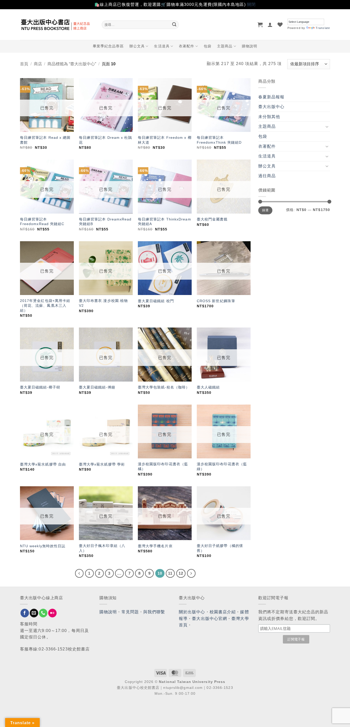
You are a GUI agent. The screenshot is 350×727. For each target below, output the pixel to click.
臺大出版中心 (271, 106)
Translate (323, 27)
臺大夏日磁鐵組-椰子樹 (40, 387)
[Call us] (43, 613)
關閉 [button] (251, 4)
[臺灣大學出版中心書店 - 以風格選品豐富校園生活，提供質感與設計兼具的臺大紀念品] (57, 24)
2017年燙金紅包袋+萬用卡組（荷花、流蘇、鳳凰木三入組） (45, 305)
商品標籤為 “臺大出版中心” (71, 64)
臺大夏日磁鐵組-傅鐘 (97, 387)
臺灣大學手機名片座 (155, 546)
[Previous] (79, 573)
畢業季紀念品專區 (108, 46)
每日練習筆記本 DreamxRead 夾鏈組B (105, 221)
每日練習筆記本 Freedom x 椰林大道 (165, 139)
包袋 (207, 46)
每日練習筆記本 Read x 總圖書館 (45, 139)
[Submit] (174, 24)
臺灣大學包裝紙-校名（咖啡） (164, 387)
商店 (38, 64)
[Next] (191, 573)
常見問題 (130, 612)
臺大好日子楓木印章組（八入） (102, 548)
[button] (260, 24)
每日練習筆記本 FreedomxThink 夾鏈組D (219, 139)
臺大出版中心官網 (209, 618)
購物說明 (249, 46)
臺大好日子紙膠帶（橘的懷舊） (220, 548)
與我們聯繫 (154, 612)
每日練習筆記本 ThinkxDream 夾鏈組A (164, 221)
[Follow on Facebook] (24, 613)
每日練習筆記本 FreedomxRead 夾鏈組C (42, 221)
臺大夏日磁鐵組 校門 (156, 301)
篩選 (265, 210)
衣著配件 (186, 46)
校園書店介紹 (223, 612)
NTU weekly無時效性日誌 (43, 546)
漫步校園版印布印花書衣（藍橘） (163, 466)
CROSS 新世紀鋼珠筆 (216, 301)
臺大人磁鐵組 (208, 387)
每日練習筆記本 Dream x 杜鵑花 (105, 139)
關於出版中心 (192, 612)
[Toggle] (327, 126)
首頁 (24, 64)
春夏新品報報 (271, 97)
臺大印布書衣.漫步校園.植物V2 (103, 303)
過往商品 (267, 176)
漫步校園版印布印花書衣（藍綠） (222, 466)
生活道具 (161, 46)
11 (170, 573)
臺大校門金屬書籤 (212, 219)
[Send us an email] (34, 613)
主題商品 (224, 46)
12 (181, 573)
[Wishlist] (280, 24)
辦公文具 (137, 46)
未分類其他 (269, 116)
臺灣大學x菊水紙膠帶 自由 (43, 464)
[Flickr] (52, 613)
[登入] (270, 24)
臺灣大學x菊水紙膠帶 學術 (102, 464)
